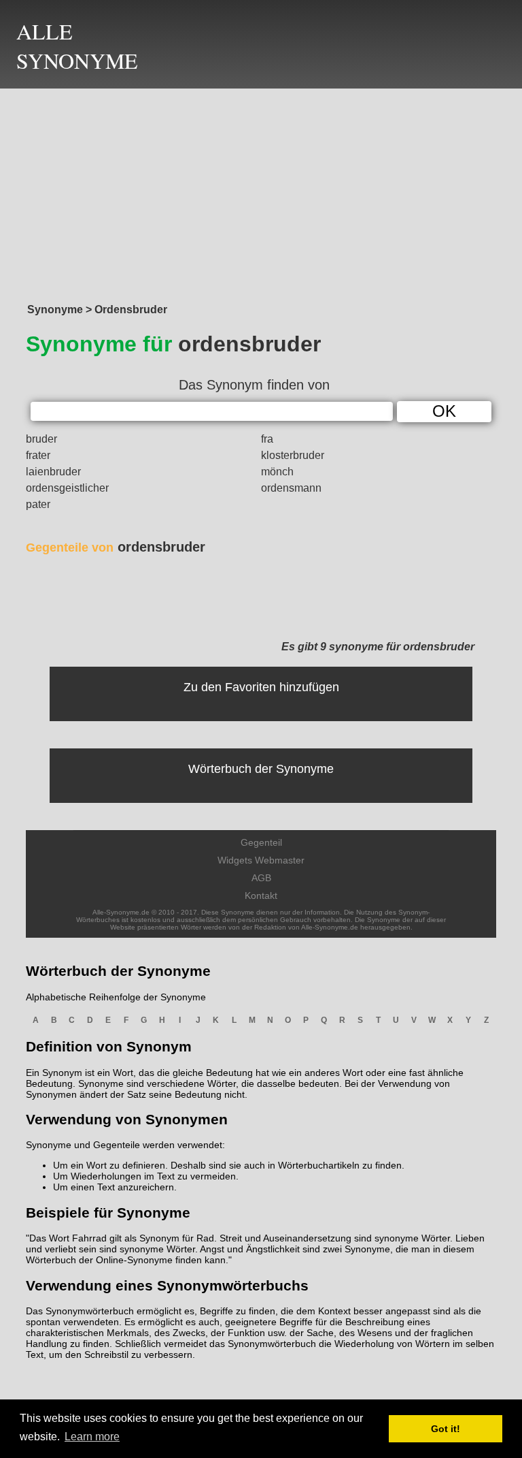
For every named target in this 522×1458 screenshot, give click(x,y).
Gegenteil (261, 842)
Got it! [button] (445, 1428)
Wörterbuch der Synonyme (261, 769)
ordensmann (291, 488)
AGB (261, 877)
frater (38, 455)
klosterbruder (292, 455)
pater (38, 504)
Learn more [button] (92, 1436)
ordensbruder (115, 546)
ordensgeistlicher (67, 488)
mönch (277, 471)
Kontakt (261, 895)
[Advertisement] (261, 192)
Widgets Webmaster (261, 860)
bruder (41, 439)
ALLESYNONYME (77, 45)
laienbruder (53, 471)
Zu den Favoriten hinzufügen (261, 687)
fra (267, 439)
